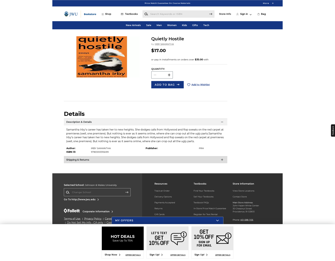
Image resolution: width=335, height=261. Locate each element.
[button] (167, 3)
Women (172, 25)
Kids (184, 25)
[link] (261, 14)
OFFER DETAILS (133, 255)
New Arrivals (133, 25)
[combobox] (97, 192)
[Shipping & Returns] (145, 159)
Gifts (195, 25)
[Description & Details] (145, 122)
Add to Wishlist (200, 84)
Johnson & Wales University (90, 185)
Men (159, 25)
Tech (206, 25)
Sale (148, 25)
